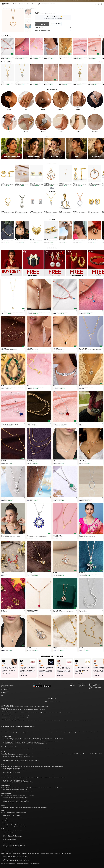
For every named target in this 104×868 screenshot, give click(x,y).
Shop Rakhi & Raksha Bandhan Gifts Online (8, 720)
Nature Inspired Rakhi (86, 720)
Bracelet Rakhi (36, 720)
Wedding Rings (11, 717)
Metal (28, 3)
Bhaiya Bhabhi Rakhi (55, 720)
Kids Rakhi (49, 720)
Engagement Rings (18, 717)
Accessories (63, 712)
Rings (15, 712)
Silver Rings (16, 706)
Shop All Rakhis (20, 720)
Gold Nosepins (35, 709)
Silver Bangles (31, 706)
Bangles (25, 712)
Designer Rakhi (26, 720)
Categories (21, 3)
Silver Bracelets (10, 706)
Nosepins (30, 712)
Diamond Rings (69, 712)
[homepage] (6, 4)
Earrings (2, 712)
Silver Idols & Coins (44, 706)
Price (33, 3)
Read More (22, 673)
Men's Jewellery (54, 712)
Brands (14, 3)
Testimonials (3, 693)
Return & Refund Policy (5, 688)
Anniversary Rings (4, 717)
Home (4, 8)
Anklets (43, 712)
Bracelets (11, 712)
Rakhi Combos (74, 720)
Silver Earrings (4, 706)
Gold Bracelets (9, 709)
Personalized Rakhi (43, 720)
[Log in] (98, 4)
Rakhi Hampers (68, 720)
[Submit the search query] (39, 4)
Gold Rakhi (31, 720)
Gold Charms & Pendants (22, 709)
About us (3, 683)
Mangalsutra (34, 712)
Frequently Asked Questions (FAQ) (7, 685)
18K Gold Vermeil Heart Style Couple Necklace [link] (27, 8)
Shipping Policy (4, 689)
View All (100, 35)
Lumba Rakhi (62, 720)
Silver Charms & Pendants (23, 706)
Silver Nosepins (37, 706)
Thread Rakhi (79, 720)
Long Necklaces (15, 8)
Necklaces (9, 8)
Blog (2, 695)
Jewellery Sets (48, 712)
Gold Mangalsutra (42, 709)
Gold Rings (15, 709)
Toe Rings (39, 712)
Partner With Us (4, 692)
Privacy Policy (3, 686)
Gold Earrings (3, 709)
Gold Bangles (29, 709)
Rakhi (59, 712)
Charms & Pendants (20, 712)
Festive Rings (24, 717)
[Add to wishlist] (24, 310)
